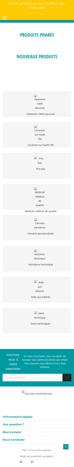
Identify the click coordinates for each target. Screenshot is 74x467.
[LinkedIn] (41, 405)
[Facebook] (34, 405)
